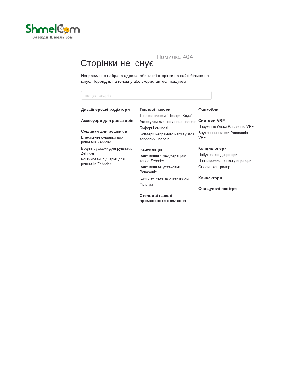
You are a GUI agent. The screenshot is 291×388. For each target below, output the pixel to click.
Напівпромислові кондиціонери (224, 160)
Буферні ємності (154, 128)
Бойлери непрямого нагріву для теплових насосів (167, 136)
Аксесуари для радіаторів (107, 120)
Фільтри (146, 184)
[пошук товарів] (207, 95)
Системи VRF (211, 120)
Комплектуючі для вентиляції (165, 178)
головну (125, 81)
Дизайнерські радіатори (105, 109)
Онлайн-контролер (214, 167)
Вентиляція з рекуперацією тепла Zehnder (163, 158)
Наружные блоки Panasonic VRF (226, 126)
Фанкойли (208, 109)
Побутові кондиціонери (217, 155)
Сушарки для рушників (104, 131)
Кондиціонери (212, 148)
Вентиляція (151, 150)
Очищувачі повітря (217, 188)
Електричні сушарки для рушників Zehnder (102, 139)
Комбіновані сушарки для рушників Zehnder (103, 161)
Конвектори (210, 178)
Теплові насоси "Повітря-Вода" (166, 116)
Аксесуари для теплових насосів (168, 122)
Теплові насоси (155, 109)
